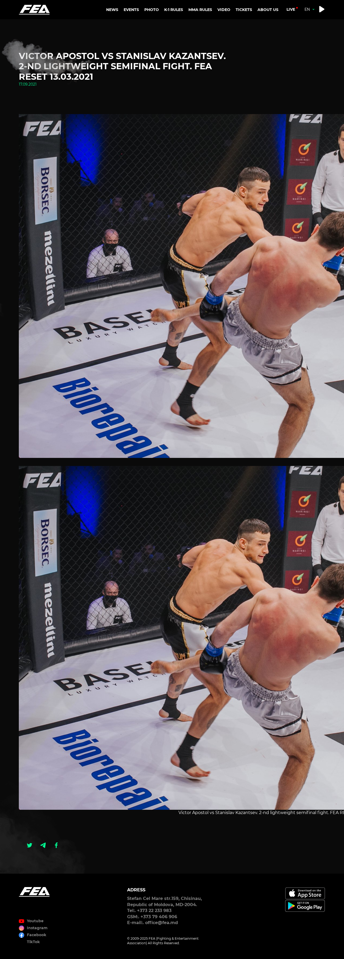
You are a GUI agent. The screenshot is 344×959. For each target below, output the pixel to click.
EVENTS (131, 9)
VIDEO (223, 9)
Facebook (36, 934)
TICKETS (244, 9)
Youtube (35, 920)
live (290, 9)
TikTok (33, 941)
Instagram (37, 927)
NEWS (112, 9)
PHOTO (151, 9)
